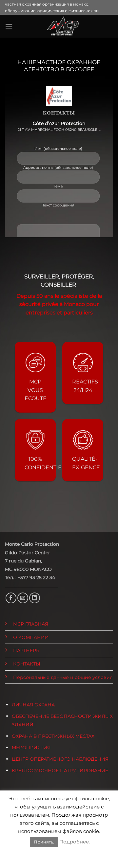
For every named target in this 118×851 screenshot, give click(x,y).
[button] (9, 26)
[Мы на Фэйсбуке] (11, 598)
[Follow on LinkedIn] (34, 598)
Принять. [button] (44, 841)
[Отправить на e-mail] (22, 598)
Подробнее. (74, 842)
